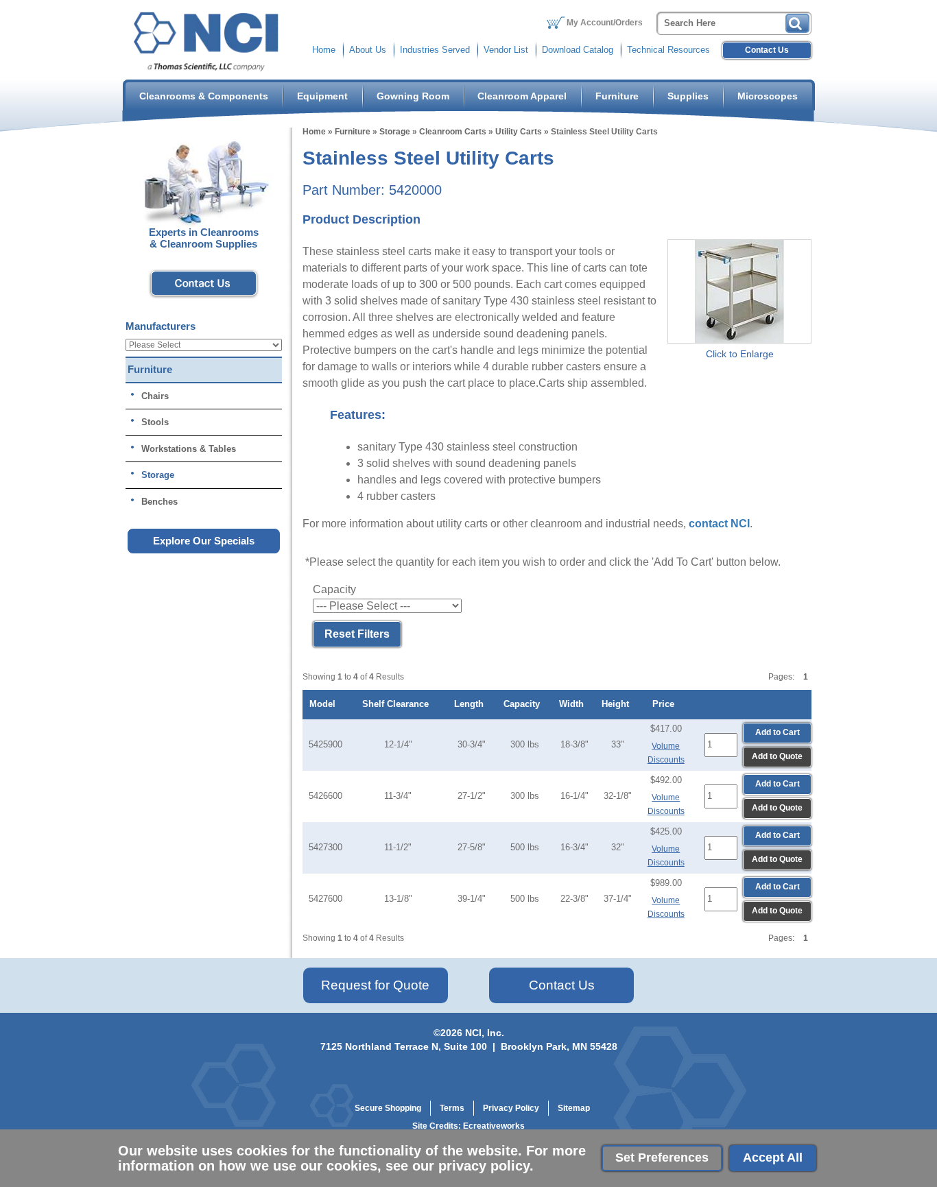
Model (325, 704)
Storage (394, 131)
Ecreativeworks (494, 1126)
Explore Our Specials (203, 541)
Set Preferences (662, 1157)
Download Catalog (577, 50)
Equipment (322, 96)
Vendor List (506, 50)
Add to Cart (777, 732)
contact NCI (719, 523)
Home (323, 50)
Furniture (617, 96)
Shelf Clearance (398, 704)
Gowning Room (413, 96)
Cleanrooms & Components (203, 96)
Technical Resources (668, 50)
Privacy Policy (511, 1108)
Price (666, 704)
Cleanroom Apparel (522, 96)
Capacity (524, 704)
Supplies (688, 96)
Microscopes (767, 96)
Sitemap (574, 1108)
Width (574, 704)
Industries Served (435, 50)
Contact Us (767, 50)
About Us (367, 50)
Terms (452, 1108)
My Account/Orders (605, 22)
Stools (155, 422)
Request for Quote (375, 985)
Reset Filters (357, 634)
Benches (159, 501)
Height (618, 704)
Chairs (155, 396)
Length (471, 704)
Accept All (773, 1157)
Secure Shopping (388, 1108)
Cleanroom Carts (452, 131)
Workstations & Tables (188, 449)
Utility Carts (518, 131)
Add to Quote (777, 756)
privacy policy (484, 1165)
